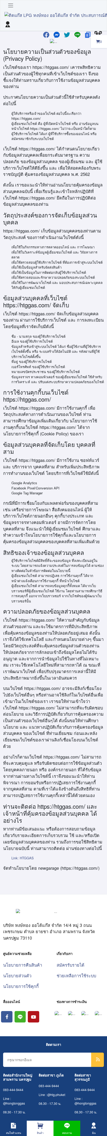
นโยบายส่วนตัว (17, 975)
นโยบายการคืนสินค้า (22, 965)
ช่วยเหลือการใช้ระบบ (76, 975)
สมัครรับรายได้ (70, 965)
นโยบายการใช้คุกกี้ (21, 986)
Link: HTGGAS (22, 857)
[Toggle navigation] (10, 5)
